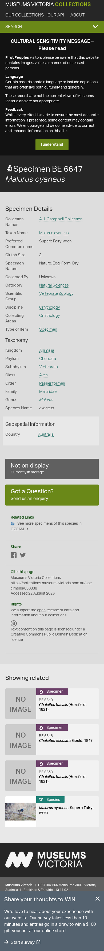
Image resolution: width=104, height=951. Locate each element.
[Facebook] (14, 556)
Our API (55, 15)
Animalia (46, 350)
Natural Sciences (54, 285)
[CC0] (14, 623)
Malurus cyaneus (54, 233)
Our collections (24, 15)
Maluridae (48, 392)
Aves (43, 375)
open (41, 610)
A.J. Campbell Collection (60, 219)
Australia (46, 434)
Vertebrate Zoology (56, 294)
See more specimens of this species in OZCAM (46, 526)
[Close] (97, 899)
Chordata (47, 359)
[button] (52, 27)
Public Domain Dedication (65, 634)
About (77, 15)
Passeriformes (52, 383)
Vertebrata (48, 367)
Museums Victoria (48, 4)
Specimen (48, 329)
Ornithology (49, 307)
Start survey (22, 942)
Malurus (46, 400)
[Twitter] (22, 556)
